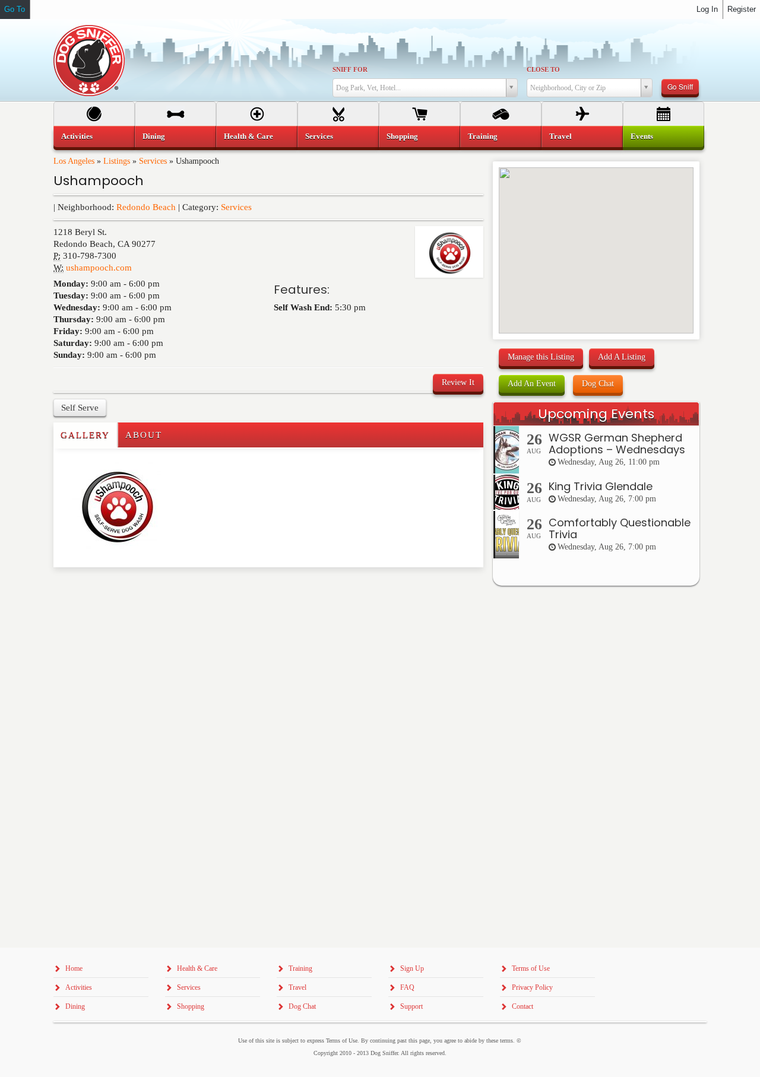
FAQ (407, 987)
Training (483, 136)
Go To (14, 9)
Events (642, 136)
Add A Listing (621, 356)
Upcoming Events (596, 414)
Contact (522, 1006)
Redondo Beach (146, 207)
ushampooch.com (99, 267)
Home (74, 968)
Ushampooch (98, 180)
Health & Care (248, 136)
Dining (153, 136)
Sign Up (412, 968)
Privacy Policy (532, 987)
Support (411, 1006)
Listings (116, 161)
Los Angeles (73, 161)
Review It (458, 382)
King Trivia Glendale (601, 486)
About (143, 435)
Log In (707, 9)
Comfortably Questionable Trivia (620, 528)
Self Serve (80, 407)
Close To (543, 69)
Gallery (85, 435)
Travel (560, 136)
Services (153, 161)
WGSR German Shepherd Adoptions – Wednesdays (617, 443)
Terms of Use (531, 968)
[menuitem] (94, 136)
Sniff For (350, 69)
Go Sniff (680, 86)
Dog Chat (598, 383)
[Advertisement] (122, 591)
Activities (77, 136)
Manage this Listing (541, 356)
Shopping (402, 136)
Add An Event (532, 383)
